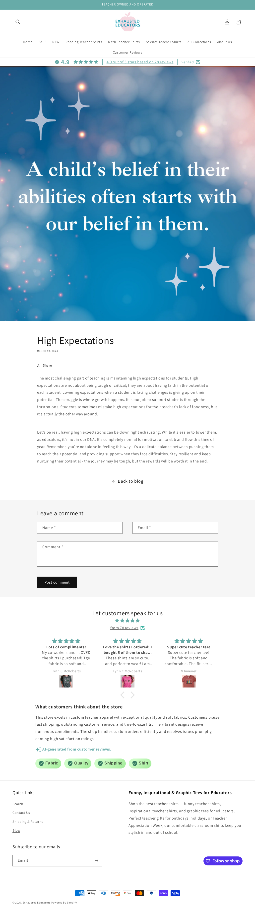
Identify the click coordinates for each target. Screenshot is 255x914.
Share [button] (47, 365)
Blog (16, 830)
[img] (127, 620)
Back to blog (130, 481)
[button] (17, 21)
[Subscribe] (96, 860)
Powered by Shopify (64, 902)
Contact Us (21, 812)
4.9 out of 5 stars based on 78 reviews (140, 62)
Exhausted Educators (37, 902)
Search (17, 804)
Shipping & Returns (27, 821)
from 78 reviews (124, 627)
